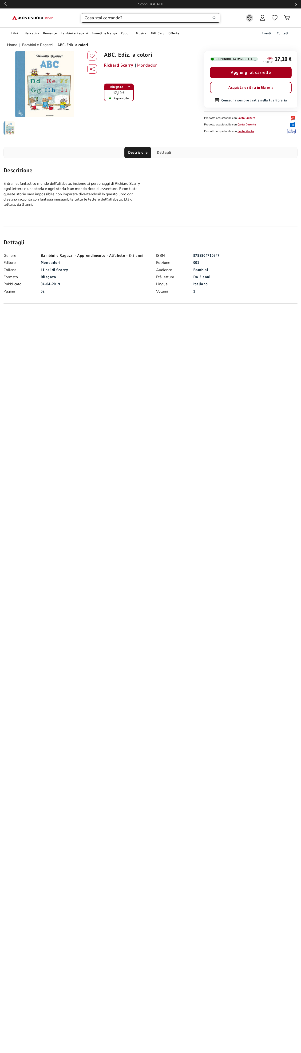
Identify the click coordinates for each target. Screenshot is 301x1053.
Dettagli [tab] (164, 152)
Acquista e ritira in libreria (250, 87)
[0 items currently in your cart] (287, 18)
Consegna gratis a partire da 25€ (150, 4)
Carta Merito (246, 131)
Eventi (266, 33)
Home (12, 45)
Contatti (283, 33)
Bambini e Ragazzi (37, 45)
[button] (92, 69)
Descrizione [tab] (137, 152)
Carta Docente (247, 124)
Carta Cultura (246, 118)
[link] (249, 18)
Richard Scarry (118, 65)
